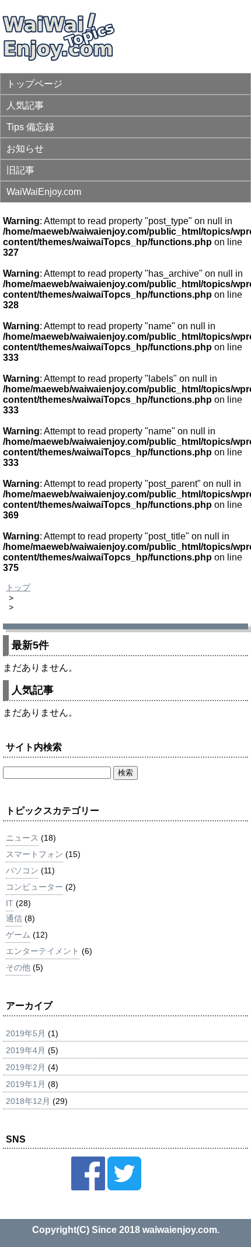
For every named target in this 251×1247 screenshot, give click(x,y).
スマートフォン (34, 854)
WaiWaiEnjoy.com (43, 192)
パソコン (22, 870)
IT (9, 903)
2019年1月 (26, 1084)
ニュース (22, 837)
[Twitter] (124, 1187)
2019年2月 (26, 1067)
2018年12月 (28, 1101)
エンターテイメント (42, 951)
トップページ (34, 84)
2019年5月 (26, 1033)
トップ (18, 587)
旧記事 (20, 170)
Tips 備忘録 (30, 127)
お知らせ (25, 149)
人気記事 (25, 105)
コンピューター (34, 886)
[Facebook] (88, 1187)
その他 (18, 967)
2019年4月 (26, 1050)
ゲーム (18, 934)
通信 (14, 918)
